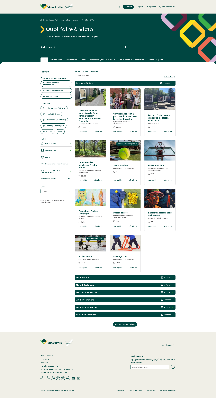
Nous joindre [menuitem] (151, 7)
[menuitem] (56, 6)
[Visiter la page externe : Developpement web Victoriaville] (79, 378)
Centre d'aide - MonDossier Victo (53, 373)
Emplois (43, 359)
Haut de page (166, 345)
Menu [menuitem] (129, 7)
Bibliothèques (71, 60)
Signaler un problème (49, 366)
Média (43, 363)
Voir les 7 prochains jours (125, 324)
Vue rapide (83, 132)
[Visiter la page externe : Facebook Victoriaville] (42, 378)
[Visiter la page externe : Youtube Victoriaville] (68, 378)
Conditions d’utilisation (168, 390)
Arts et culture (56, 60)
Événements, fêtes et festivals (102, 60)
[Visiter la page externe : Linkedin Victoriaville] (63, 378)
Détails (97, 132)
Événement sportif (155, 60)
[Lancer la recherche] (125, 47)
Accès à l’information (135, 390)
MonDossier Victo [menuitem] (169, 7)
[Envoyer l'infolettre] (173, 367)
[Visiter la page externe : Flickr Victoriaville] (73, 378)
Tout (44, 60)
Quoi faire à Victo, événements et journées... (61, 20)
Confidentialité (151, 390)
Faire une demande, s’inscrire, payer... (55, 369)
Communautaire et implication (131, 60)
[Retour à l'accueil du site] (41, 20)
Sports (83, 60)
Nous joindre (45, 356)
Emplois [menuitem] (140, 7)
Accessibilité (121, 390)
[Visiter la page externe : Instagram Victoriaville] (58, 378)
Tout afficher (168, 77)
